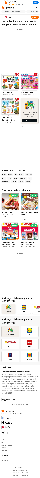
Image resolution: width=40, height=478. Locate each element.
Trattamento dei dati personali (20, 475)
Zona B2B (4, 460)
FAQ (2, 440)
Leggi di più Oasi (8, 400)
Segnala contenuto (7, 445)
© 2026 (20, 467)
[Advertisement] (20, 50)
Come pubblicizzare (7, 458)
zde (21, 391)
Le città (3, 448)
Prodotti (4, 450)
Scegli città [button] (34, 12)
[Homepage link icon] (12, 404)
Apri (35, 3)
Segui (35, 17)
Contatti (4, 442)
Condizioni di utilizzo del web (20, 472)
